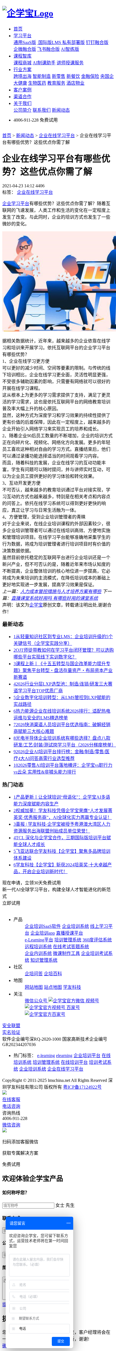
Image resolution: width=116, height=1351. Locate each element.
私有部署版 (73, 42)
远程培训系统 (38, 946)
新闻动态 (61, 110)
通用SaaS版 (25, 42)
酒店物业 (75, 83)
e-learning (46, 1055)
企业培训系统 (75, 926)
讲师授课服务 (70, 62)
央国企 (107, 76)
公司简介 (23, 110)
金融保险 (90, 76)
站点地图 (53, 987)
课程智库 (23, 56)
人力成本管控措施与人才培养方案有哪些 (60, 591)
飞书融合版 (48, 49)
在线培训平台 (74, 1062)
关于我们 (23, 103)
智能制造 (42, 76)
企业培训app (42, 933)
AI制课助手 (44, 62)
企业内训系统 (38, 953)
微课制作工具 (66, 953)
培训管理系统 (67, 939)
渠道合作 (23, 96)
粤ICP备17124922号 (82, 1087)
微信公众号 (36, 1000)
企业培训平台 (87, 1055)
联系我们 (42, 110)
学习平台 (23, 35)
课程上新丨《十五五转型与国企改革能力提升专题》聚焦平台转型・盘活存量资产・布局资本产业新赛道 (63, 670)
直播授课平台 (69, 933)
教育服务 (56, 83)
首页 (18, 29)
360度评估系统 (97, 939)
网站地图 (34, 987)
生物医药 (37, 83)
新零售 (58, 76)
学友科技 (72, 987)
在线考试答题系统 (71, 946)
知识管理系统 (43, 960)
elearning (64, 1055)
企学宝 (36, 605)
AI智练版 (70, 49)
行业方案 (23, 69)
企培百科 (53, 973)
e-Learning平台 (39, 939)
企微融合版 (25, 49)
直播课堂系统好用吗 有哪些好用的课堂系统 (54, 598)
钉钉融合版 (97, 42)
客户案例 (23, 89)
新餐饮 (73, 76)
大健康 (20, 83)
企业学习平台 (15, 203)
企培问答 (34, 973)
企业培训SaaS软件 (43, 926)
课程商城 (23, 62)
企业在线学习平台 (57, 135)
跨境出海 (23, 76)
